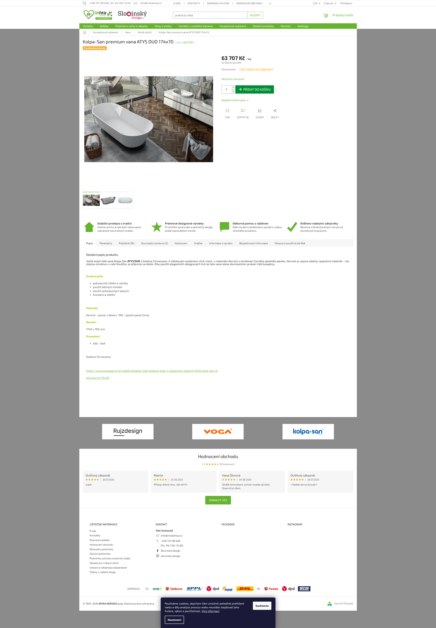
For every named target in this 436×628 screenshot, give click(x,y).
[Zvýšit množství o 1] (233, 87)
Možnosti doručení (233, 79)
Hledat (255, 15)
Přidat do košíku (257, 89)
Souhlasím (262, 605)
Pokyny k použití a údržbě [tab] (290, 243)
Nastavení (174, 619)
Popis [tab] (89, 243)
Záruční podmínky (100, 553)
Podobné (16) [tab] (126, 243)
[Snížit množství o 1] (233, 91)
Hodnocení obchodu (249, 3)
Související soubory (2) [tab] (154, 243)
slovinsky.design (170, 555)
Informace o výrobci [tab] (220, 243)
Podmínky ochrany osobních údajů (110, 558)
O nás (177, 3)
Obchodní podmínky (101, 549)
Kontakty (193, 3)
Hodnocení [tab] (181, 243)
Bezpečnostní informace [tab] (253, 243)
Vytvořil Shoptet (343, 603)
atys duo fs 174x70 (97, 377)
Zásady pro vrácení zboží (104, 562)
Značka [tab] (198, 243)
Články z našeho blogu (103, 572)
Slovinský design (170, 550)
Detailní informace (233, 100)
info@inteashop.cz (171, 535)
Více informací (210, 611)
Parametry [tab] (106, 243)
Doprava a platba (218, 3)
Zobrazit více (218, 500)
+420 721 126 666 (170, 540)
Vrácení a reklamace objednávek (108, 567)
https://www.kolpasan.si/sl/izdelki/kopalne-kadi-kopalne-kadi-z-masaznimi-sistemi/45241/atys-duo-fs (152, 370)
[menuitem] (87, 26)
